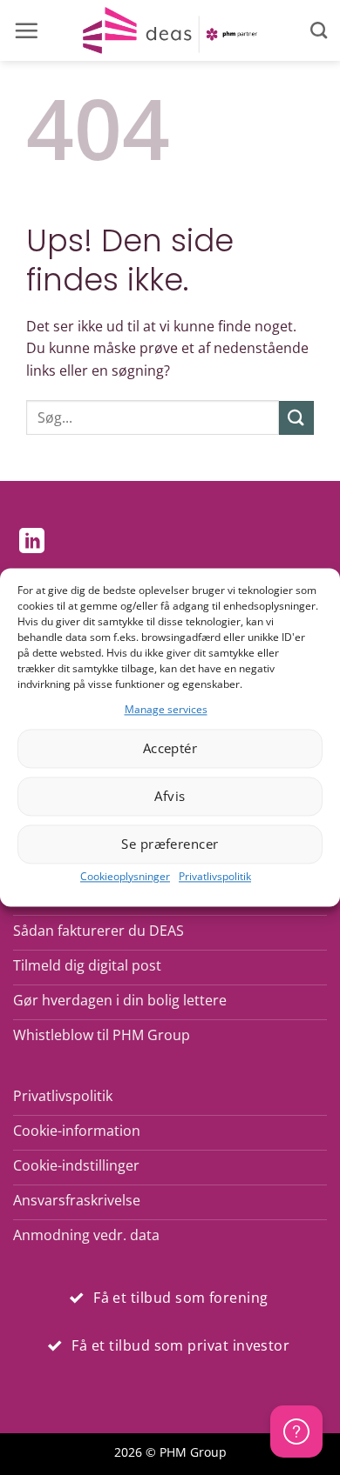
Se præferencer (169, 844)
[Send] (296, 418)
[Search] (318, 30)
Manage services (166, 709)
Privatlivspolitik (215, 876)
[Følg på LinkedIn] (31, 543)
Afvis (169, 796)
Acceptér (170, 749)
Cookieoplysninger (125, 876)
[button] (26, 30)
